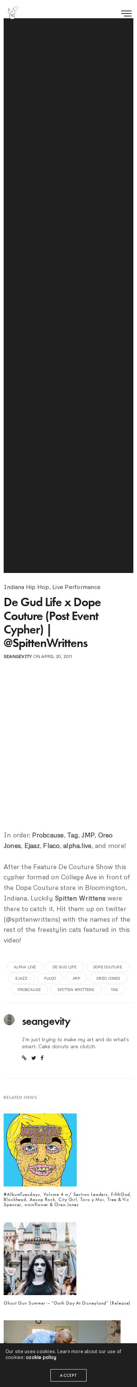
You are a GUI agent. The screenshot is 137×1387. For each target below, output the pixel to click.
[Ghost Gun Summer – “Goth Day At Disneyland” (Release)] (40, 1260)
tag (114, 989)
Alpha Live (25, 967)
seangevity (18, 656)
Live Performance (76, 587)
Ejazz (21, 978)
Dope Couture (107, 967)
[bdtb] (12, 12)
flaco (50, 978)
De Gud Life (65, 967)
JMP (76, 978)
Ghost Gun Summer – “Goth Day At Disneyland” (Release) (67, 1303)
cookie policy (41, 1357)
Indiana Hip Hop (26, 587)
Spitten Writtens (76, 989)
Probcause (29, 989)
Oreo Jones (108, 978)
